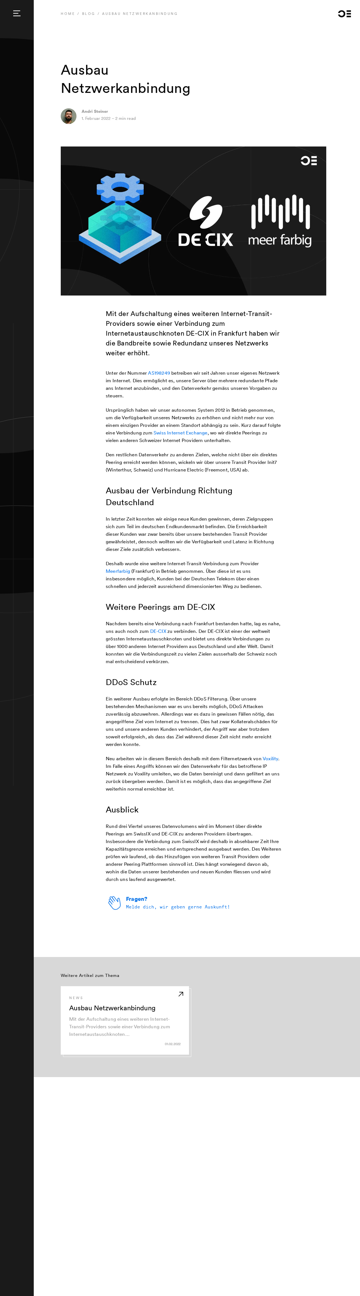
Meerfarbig (118, 571)
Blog (88, 13)
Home (68, 13)
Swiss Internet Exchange (181, 433)
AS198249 (159, 373)
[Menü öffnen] (16, 13)
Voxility (270, 758)
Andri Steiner (95, 111)
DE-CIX (158, 631)
